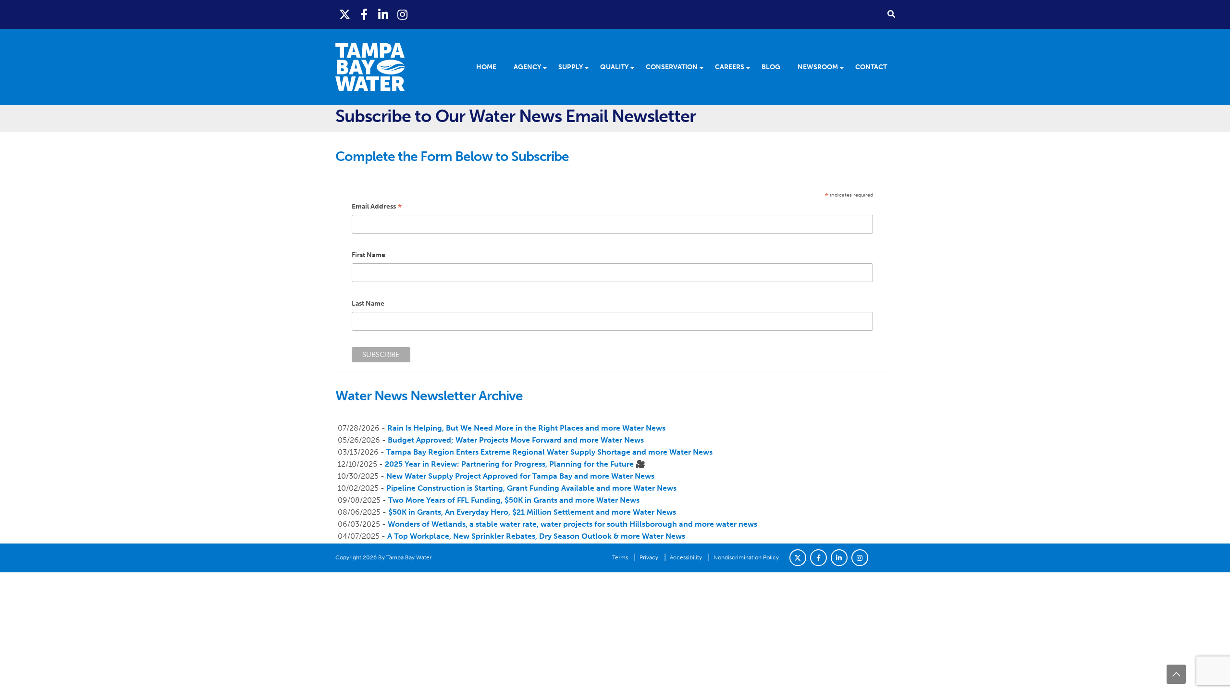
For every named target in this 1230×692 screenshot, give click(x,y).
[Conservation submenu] (705, 67)
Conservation (672, 67)
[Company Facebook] (818, 557)
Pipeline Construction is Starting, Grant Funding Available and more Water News (531, 488)
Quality (614, 67)
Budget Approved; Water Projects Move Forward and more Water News (516, 440)
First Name (368, 255)
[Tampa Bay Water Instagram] (402, 15)
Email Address (377, 206)
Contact (871, 67)
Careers (729, 67)
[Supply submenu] (590, 67)
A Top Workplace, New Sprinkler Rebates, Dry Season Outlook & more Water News (536, 536)
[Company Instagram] (859, 557)
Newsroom (818, 67)
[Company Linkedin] (839, 557)
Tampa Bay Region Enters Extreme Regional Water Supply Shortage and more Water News (549, 452)
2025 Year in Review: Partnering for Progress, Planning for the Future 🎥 (515, 464)
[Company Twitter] (797, 557)
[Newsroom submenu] (845, 67)
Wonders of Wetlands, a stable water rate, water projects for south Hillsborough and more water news (572, 524)
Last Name (368, 303)
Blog (771, 67)
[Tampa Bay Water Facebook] (364, 15)
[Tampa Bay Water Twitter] (345, 15)
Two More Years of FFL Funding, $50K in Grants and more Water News (514, 500)
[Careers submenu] (751, 67)
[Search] (891, 14)
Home (486, 67)
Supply (570, 67)
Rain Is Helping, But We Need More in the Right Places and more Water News (526, 427)
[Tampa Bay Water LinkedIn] (383, 15)
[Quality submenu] (635, 67)
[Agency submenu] (548, 67)
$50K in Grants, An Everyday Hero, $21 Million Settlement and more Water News (532, 512)
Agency (527, 67)
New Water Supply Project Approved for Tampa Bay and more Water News (520, 476)
